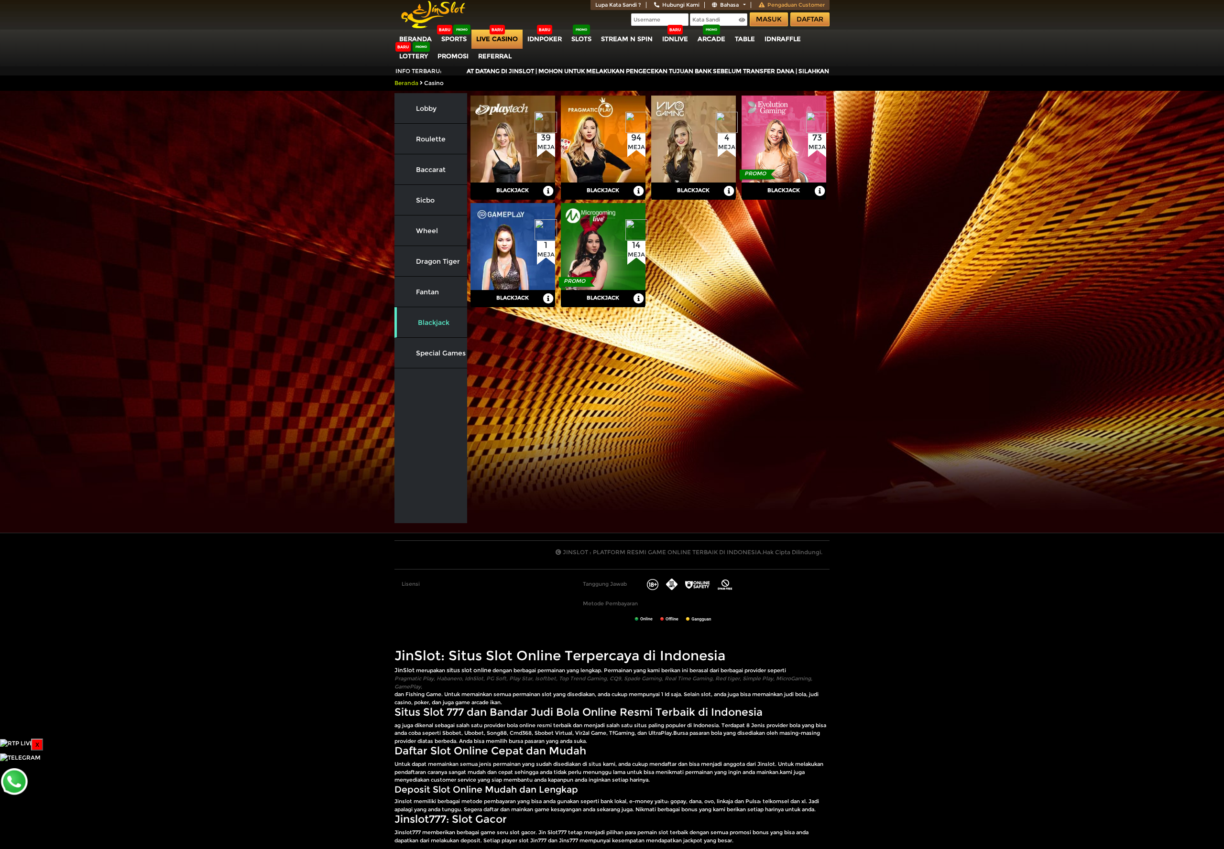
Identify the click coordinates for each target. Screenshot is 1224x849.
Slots (581, 39)
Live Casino (497, 39)
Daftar (810, 19)
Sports (454, 39)
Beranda (415, 39)
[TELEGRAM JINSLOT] (20, 757)
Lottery (413, 56)
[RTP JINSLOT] (16, 742)
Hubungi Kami (680, 4)
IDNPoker (544, 39)
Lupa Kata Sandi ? (618, 4)
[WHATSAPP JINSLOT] (14, 781)
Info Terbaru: (418, 71)
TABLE (745, 39)
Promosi (453, 56)
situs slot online (469, 670)
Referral (495, 56)
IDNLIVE (675, 39)
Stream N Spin (627, 39)
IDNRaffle (783, 39)
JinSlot (404, 670)
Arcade (711, 39)
